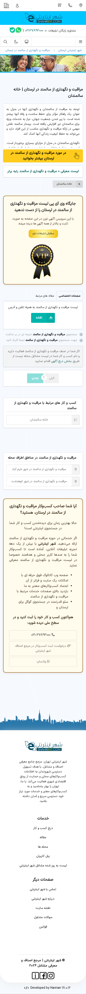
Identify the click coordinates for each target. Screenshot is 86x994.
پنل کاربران (43, 856)
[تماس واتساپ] (18, 31)
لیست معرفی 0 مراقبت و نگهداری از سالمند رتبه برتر (43, 171)
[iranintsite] (35, 975)
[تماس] (70, 5)
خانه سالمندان (64, 184)
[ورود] (17, 5)
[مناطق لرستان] (80, 5)
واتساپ (41, 661)
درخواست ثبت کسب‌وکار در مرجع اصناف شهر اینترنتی (40, 648)
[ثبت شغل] (59, 5)
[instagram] (51, 975)
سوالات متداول (43, 917)
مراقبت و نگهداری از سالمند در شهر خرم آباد (39, 469)
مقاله (43, 837)
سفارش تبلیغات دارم (43, 233)
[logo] (43, 18)
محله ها (43, 847)
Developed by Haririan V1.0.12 (50, 988)
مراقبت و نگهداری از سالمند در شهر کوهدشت (39, 481)
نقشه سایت (43, 908)
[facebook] (43, 975)
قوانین (43, 926)
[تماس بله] (12, 31)
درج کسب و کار (43, 828)
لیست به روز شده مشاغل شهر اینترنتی (43, 865)
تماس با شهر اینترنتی (43, 889)
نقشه (39, 317)
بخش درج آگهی (61, 361)
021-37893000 (40, 635)
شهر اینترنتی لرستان (69, 50)
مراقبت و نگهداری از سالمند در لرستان (27, 50)
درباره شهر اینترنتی (43, 899)
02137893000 (34, 30)
